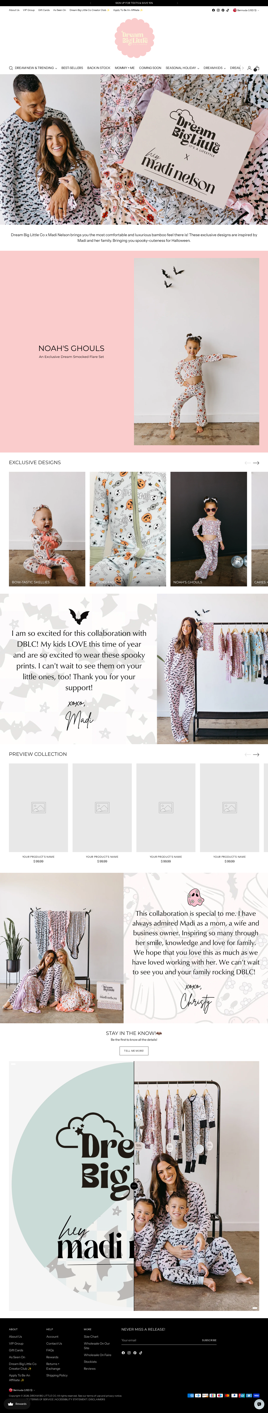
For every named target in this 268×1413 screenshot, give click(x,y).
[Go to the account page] (249, 68)
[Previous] (91, 3)
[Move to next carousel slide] (256, 463)
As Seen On (17, 1357)
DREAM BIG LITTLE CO (43, 1395)
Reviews (90, 1368)
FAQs (50, 1350)
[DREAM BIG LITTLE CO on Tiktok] (227, 10)
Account (52, 1336)
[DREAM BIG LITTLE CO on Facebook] (213, 10)
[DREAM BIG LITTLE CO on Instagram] (218, 10)
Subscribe (209, 1340)
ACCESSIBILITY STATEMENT (71, 1399)
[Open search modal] (11, 68)
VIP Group (16, 1343)
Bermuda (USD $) (247, 10)
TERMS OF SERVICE (41, 1399)
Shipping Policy (57, 1375)
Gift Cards (16, 1350)
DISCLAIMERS (97, 1399)
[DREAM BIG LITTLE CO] (134, 37)
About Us (15, 1336)
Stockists (90, 1362)
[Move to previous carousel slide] (248, 463)
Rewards (52, 1357)
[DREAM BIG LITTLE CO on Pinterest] (223, 10)
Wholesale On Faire (97, 1355)
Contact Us (54, 1343)
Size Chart (91, 1336)
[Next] (177, 3)
